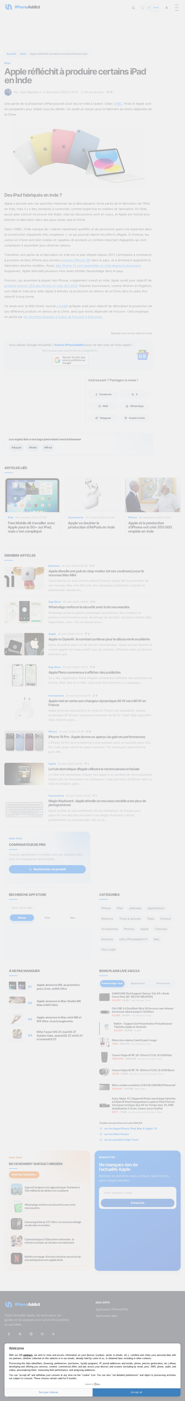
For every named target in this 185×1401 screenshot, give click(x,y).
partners (28, 1355)
